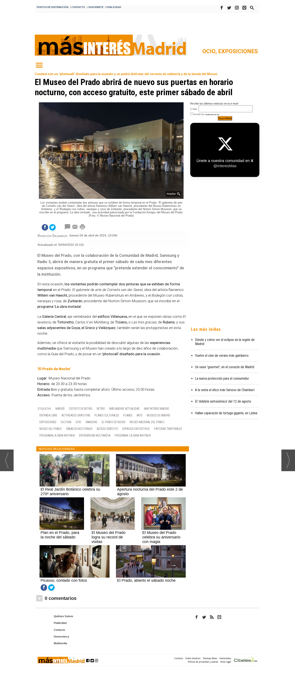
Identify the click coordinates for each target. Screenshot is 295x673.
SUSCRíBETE (95, 7)
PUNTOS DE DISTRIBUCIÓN (52, 7)
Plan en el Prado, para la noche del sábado (60, 534)
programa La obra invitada (57, 435)
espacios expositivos (136, 428)
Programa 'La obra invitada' (133, 435)
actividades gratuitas (76, 415)
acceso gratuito (107, 428)
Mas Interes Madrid (156, 408)
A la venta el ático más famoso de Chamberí (224, 390)
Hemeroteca (61, 636)
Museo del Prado (51, 428)
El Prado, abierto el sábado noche (146, 580)
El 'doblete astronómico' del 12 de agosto (223, 401)
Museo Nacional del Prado (147, 422)
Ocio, (210, 51)
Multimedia (60, 643)
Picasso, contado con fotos (64, 580)
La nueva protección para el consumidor (222, 378)
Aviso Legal (225, 661)
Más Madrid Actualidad (124, 408)
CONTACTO (78, 7)
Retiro (101, 408)
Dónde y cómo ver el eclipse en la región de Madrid (225, 342)
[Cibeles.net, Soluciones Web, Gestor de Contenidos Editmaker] (246, 660)
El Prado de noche (113, 422)
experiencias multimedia (94, 435)
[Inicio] (39, 65)
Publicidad (60, 623)
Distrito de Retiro (80, 408)
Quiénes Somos (63, 616)
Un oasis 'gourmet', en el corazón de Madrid (224, 367)
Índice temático (192, 658)
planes (127, 415)
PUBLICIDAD (113, 7)
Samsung (91, 422)
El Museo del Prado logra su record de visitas (108, 537)
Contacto (59, 629)
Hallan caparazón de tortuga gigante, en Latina (226, 413)
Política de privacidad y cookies (203, 661)
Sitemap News (210, 658)
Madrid (60, 408)
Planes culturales (107, 415)
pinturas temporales (168, 428)
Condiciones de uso (212, 115)
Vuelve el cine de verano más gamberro (222, 355)
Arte (140, 415)
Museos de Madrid (158, 415)
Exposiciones (238, 51)
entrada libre (48, 415)
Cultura (66, 422)
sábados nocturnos (79, 428)
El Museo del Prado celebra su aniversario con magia (161, 537)
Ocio (78, 422)
